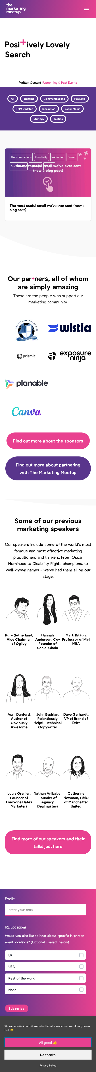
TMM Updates (24, 108)
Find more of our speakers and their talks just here (48, 842)
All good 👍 (48, 1042)
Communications (54, 98)
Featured (79, 98)
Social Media (72, 108)
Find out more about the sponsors (48, 440)
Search (72, 156)
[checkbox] (45, 973)
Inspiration (48, 108)
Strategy (38, 118)
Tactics (58, 118)
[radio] (45, 955)
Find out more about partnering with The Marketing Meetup (48, 468)
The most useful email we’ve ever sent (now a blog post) (48, 184)
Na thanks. (48, 1055)
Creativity (41, 156)
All (12, 98)
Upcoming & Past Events (60, 82)
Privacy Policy (48, 1065)
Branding (29, 98)
